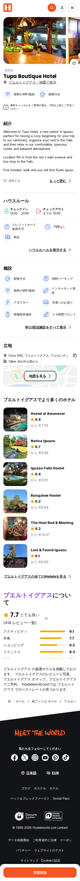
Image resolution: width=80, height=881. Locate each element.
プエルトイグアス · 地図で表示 (32, 82)
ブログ (26, 788)
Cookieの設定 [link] (50, 860)
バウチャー (23, 850)
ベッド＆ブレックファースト (29, 798)
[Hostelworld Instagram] (35, 757)
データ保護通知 (18, 840)
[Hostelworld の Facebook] (14, 757)
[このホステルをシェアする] (74, 63)
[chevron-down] (46, 618)
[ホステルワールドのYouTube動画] (45, 757)
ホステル (40, 788)
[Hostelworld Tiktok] (65, 757)
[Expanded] (9, 701)
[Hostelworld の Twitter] (24, 757)
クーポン (66, 840)
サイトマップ (29, 860)
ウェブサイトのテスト (49, 850)
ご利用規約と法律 (44, 840)
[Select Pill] (52, 7)
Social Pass (61, 798)
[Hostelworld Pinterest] (55, 757)
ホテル (9, 70)
